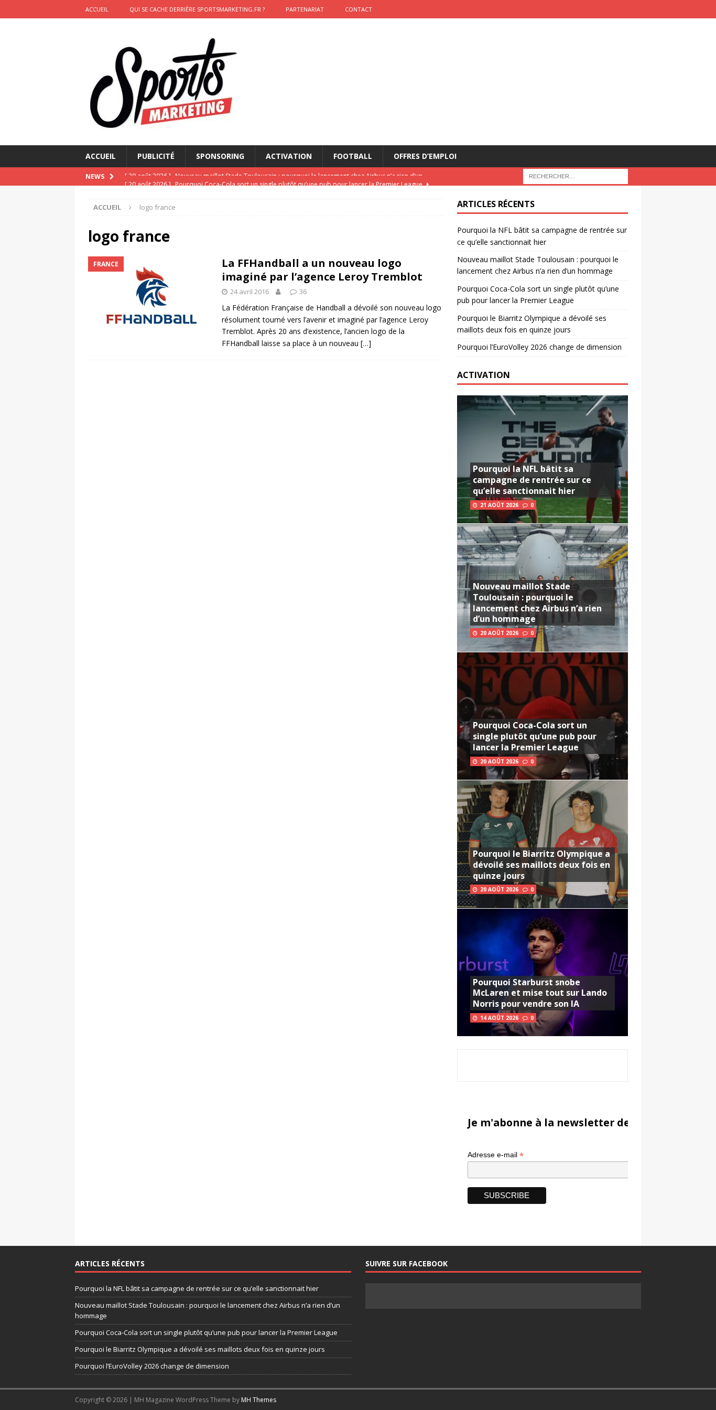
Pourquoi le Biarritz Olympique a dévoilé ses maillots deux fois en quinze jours (541, 864)
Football (352, 156)
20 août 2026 (499, 633)
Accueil (100, 156)
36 (303, 291)
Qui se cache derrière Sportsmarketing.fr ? (197, 9)
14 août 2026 (499, 1017)
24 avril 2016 (249, 291)
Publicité (156, 156)
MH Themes (258, 1399)
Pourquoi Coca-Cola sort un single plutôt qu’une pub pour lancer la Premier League (534, 736)
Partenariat (305, 9)
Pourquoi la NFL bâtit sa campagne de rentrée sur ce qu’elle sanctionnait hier (532, 480)
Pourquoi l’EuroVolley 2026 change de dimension (539, 347)
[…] (366, 343)
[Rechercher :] (575, 176)
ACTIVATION (483, 375)
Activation (289, 156)
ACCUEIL (97, 9)
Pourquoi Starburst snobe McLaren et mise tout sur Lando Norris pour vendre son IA (540, 993)
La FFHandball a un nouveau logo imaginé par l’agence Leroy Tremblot (322, 270)
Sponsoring (220, 156)
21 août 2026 (499, 505)
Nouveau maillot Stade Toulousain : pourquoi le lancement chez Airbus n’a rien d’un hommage (537, 602)
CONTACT (358, 9)
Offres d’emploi (425, 156)
